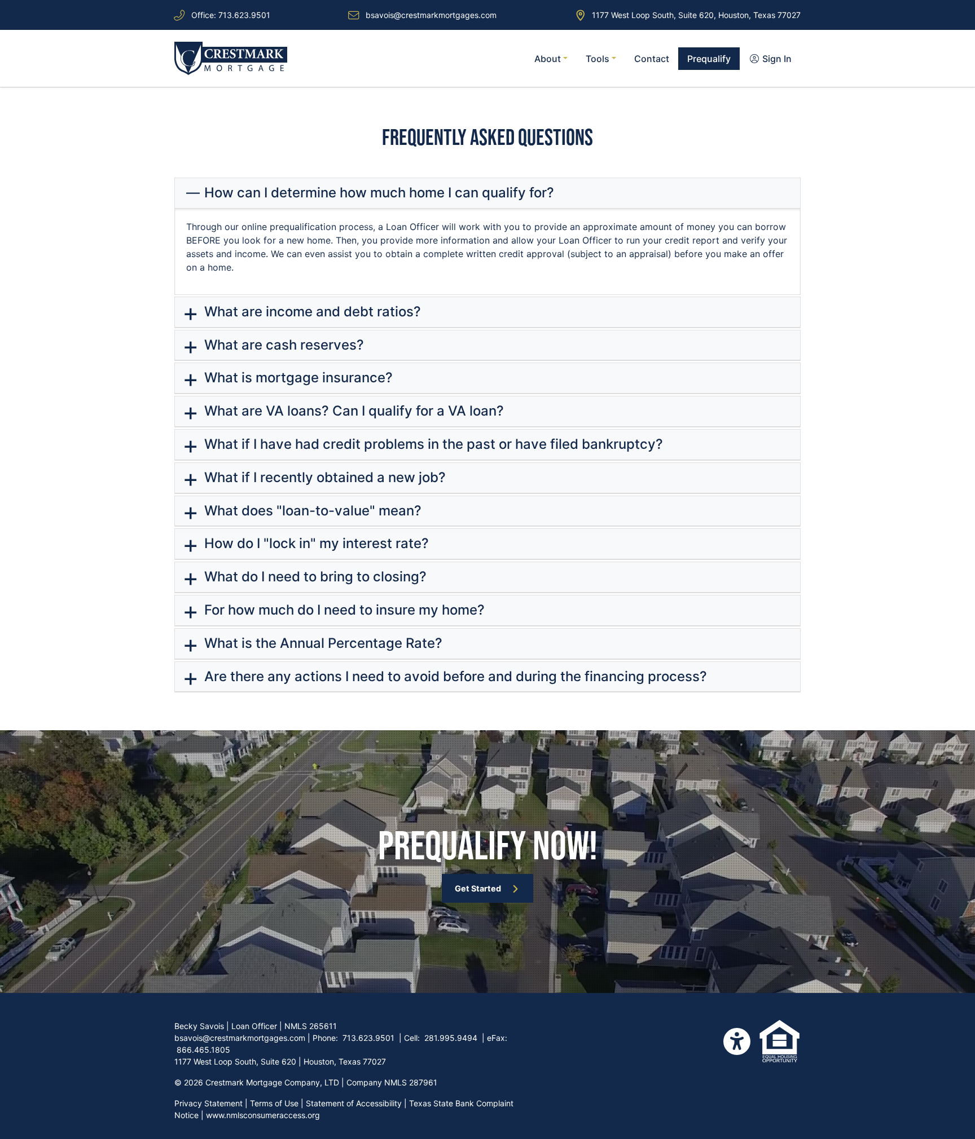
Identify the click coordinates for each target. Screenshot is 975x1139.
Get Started (478, 888)
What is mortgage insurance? (297, 377)
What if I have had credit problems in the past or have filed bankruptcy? (432, 444)
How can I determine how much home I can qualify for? (377, 192)
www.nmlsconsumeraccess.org (263, 1115)
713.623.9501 (244, 15)
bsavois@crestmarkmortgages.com (431, 15)
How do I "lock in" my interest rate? (315, 543)
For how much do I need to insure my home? (343, 610)
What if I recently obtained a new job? (323, 477)
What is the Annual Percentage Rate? (321, 643)
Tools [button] (599, 58)
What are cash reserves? (282, 345)
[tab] (487, 193)
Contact (651, 58)
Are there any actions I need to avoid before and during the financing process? (454, 676)
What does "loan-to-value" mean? (311, 510)
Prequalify (709, 58)
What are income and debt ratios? (311, 311)
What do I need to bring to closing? (314, 576)
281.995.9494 (450, 1038)
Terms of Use (274, 1103)
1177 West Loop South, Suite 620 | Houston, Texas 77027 (280, 1061)
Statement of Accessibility (354, 1103)
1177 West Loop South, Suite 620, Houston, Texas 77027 (696, 15)
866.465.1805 (203, 1049)
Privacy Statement (208, 1103)
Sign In (776, 58)
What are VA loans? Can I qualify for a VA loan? (352, 411)
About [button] (548, 58)
